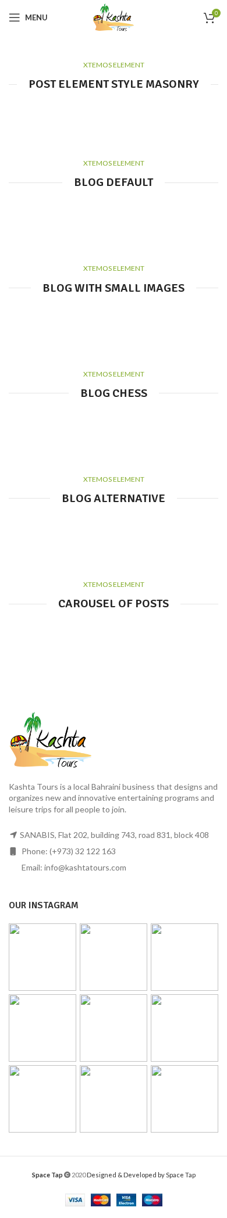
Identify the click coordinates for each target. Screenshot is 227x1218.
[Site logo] (113, 17)
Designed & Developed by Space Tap (141, 1174)
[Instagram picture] (42, 957)
